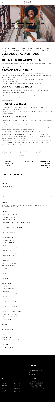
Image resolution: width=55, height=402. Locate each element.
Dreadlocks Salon (8, 263)
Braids (4, 245)
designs (49, 140)
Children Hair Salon (8, 247)
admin (14, 48)
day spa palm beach (8, 258)
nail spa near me (24, 48)
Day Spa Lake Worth (41, 151)
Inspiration (5, 281)
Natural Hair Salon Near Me (39, 48)
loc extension (6, 283)
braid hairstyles (7, 232)
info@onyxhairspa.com (34, 372)
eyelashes (5, 268)
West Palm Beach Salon (9, 339)
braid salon (6, 235)
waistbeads (5, 337)
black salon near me (8, 230)
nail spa (19, 50)
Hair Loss (5, 275)
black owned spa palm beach (11, 227)
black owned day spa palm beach (13, 224)
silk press (5, 324)
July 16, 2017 (6, 48)
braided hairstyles (8, 237)
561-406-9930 (32, 374)
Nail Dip (4, 151)
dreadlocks (6, 260)
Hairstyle (5, 278)
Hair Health (6, 273)
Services (4, 321)
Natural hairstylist (8, 316)
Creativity (5, 250)
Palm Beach (5, 319)
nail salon (12, 50)
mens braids (6, 291)
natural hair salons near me (11, 311)
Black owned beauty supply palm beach (15, 222)
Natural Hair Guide (8, 304)
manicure (5, 50)
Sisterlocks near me (8, 329)
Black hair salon (7, 219)
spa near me (6, 332)
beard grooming (7, 217)
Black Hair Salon (23, 151)
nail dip (4, 296)
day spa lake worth (8, 252)
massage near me (7, 288)
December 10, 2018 (7, 186)
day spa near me (7, 255)
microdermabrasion (8, 293)
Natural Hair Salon (8, 306)
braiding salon (7, 242)
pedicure (5, 51)
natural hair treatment (10, 314)
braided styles (7, 240)
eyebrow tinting (7, 265)
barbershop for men (8, 214)
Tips (3, 334)
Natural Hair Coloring (9, 301)
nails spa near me (42, 50)
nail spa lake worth (29, 50)
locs (3, 286)
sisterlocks (6, 327)
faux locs (5, 270)
